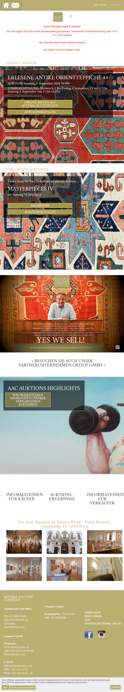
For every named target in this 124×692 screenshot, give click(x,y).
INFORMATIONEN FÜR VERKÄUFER (105, 499)
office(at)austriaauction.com (18, 665)
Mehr (5, 687)
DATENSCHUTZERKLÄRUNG (103, 623)
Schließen (115, 687)
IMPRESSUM (93, 612)
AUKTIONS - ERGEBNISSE (62, 496)
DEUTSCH (100, 5)
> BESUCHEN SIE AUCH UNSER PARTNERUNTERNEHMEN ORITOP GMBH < (62, 363)
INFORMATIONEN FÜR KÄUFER (24, 496)
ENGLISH (113, 5)
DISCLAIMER (93, 616)
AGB (87, 620)
